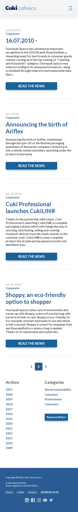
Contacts (32, 492)
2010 (9, 443)
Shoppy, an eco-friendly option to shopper (36, 298)
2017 (9, 409)
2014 (9, 423)
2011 (9, 438)
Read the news (31, 86)
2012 (9, 433)
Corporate (13, 33)
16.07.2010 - (21, 40)
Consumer (51, 394)
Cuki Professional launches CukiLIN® (30, 207)
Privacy (9, 492)
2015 (9, 418)
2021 (9, 389)
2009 (9, 448)
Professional (53, 399)
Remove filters (56, 417)
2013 (9, 428)
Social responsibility (58, 389)
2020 (9, 394)
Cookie (20, 492)
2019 (9, 399)
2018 (9, 404)
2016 (9, 414)
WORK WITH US (49, 492)
